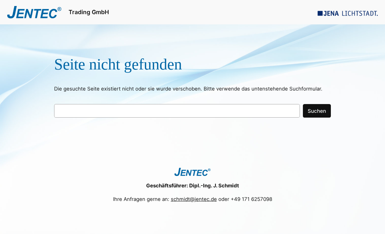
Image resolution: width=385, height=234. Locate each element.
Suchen (317, 111)
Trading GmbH (89, 12)
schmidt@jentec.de (194, 199)
